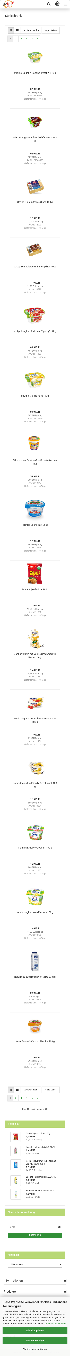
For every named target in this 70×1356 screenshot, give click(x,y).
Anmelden (35, 1235)
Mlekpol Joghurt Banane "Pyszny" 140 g (35, 73)
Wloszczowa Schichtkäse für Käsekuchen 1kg (35, 462)
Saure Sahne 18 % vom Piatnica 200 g (35, 1041)
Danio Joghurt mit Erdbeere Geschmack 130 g (35, 720)
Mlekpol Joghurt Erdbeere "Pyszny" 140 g (34, 331)
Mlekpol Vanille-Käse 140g (35, 395)
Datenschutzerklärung (55, 1323)
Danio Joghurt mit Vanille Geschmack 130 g (35, 785)
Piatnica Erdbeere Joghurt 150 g (35, 847)
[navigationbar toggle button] (66, 4)
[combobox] (31, 30)
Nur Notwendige (35, 1340)
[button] (11, 30)
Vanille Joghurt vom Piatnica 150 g (35, 912)
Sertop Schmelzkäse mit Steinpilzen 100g (34, 266)
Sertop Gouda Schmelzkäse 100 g (35, 202)
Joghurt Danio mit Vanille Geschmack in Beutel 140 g (35, 656)
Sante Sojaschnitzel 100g (35, 589)
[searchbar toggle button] (49, 4)
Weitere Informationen (35, 1349)
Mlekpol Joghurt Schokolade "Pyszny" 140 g (35, 139)
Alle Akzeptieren (35, 1330)
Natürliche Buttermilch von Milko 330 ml (35, 976)
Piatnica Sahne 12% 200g (35, 524)
